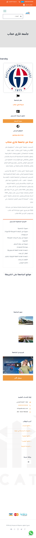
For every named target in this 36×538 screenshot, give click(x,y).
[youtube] (11, 529)
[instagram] (18, 529)
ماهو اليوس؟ (26, 441)
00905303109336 (23, 405)
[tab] (18, 221)
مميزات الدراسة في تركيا (22, 431)
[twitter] (21, 529)
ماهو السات (26, 426)
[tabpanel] (18, 246)
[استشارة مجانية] (31, 533)
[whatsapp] (14, 529)
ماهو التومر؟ (26, 436)
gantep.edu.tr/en (18, 135)
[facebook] (25, 529)
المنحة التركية (25, 446)
